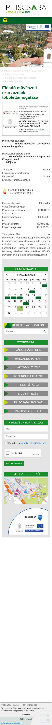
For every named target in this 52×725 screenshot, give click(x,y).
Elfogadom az (26, 443)
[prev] (6, 275)
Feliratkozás (14, 463)
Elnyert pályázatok (14, 74)
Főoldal (6, 71)
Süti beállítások (26, 719)
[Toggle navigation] (26, 20)
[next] (45, 275)
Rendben (26, 715)
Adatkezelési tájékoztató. (34, 443)
